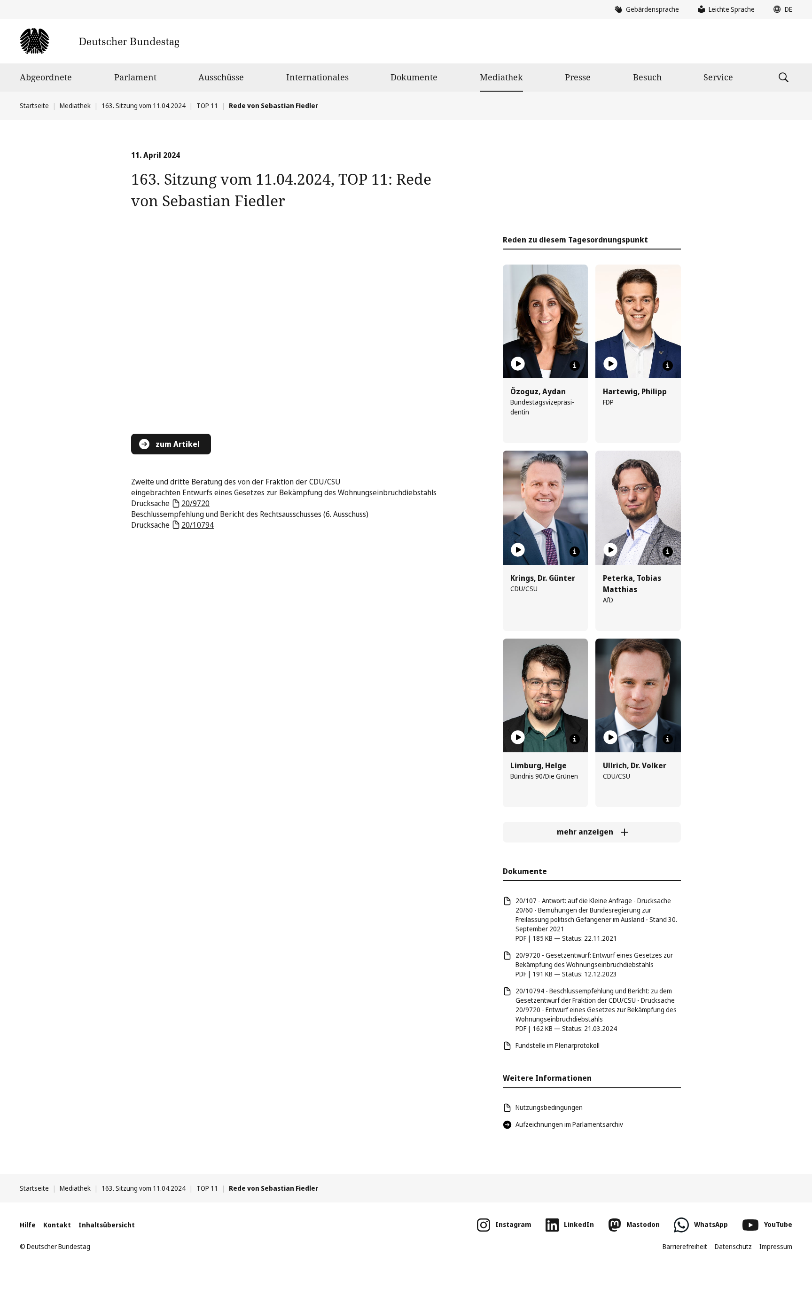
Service (718, 77)
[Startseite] (99, 41)
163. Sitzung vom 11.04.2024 (144, 105)
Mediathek (501, 77)
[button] (780, 9)
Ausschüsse (221, 77)
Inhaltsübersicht (106, 1224)
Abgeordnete (46, 77)
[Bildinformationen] (574, 365)
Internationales (317, 77)
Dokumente (413, 77)
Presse (578, 77)
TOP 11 (207, 105)
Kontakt (57, 1224)
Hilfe (28, 1224)
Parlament (135, 77)
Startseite (34, 105)
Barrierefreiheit (685, 1246)
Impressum (775, 1246)
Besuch (647, 77)
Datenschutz (733, 1246)
